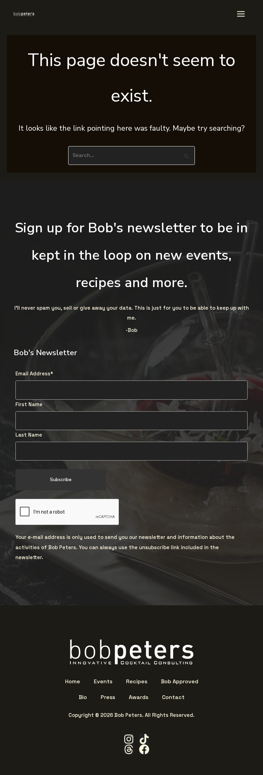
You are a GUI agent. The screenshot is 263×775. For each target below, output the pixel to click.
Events (103, 681)
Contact (173, 697)
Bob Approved (179, 681)
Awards (138, 697)
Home (72, 681)
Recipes (136, 681)
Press (108, 697)
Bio (83, 697)
